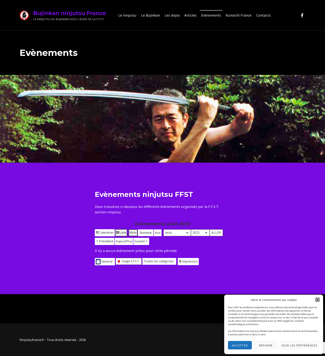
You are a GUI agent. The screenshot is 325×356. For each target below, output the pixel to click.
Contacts (263, 15)
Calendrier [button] (105, 233)
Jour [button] (158, 232)
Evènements (211, 15)
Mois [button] (133, 232)
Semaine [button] (146, 232)
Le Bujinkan (150, 15)
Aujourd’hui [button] (124, 241)
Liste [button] (121, 233)
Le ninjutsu (127, 15)
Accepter (240, 345)
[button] (317, 300)
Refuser (266, 345)
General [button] (106, 261)
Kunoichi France (238, 15)
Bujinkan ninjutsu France (69, 13)
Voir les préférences (299, 345)
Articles (190, 15)
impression (188, 262)
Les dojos (172, 15)
